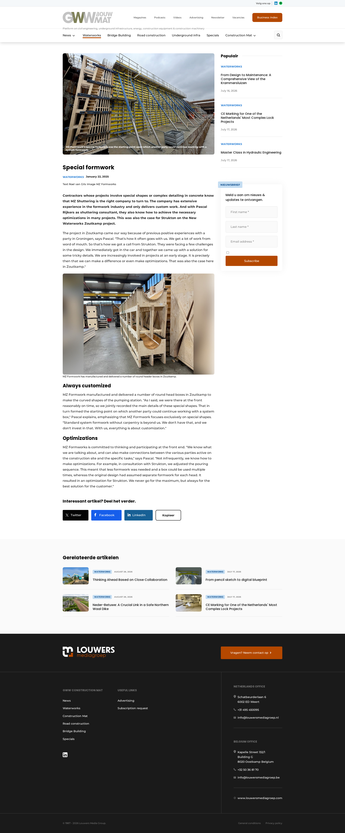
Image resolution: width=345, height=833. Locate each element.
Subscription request (133, 708)
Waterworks (92, 35)
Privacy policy (274, 823)
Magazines (140, 17)
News (67, 35)
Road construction (151, 35)
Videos (177, 17)
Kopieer (168, 515)
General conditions (249, 823)
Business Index (267, 17)
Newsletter (217, 17)
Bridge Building (119, 35)
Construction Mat (238, 35)
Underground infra (186, 35)
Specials (213, 35)
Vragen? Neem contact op (249, 652)
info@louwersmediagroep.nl (258, 717)
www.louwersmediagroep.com (260, 798)
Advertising (196, 17)
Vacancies (238, 17)
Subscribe (251, 261)
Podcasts (159, 17)
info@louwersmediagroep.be (259, 777)
